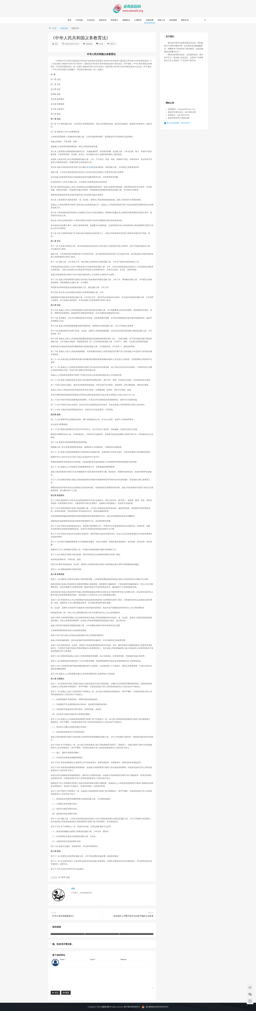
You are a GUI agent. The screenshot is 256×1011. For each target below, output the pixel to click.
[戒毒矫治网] (128, 8)
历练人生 (161, 20)
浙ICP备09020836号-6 (132, 1007)
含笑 (56, 44)
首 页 (54, 28)
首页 (69, 20)
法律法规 (149, 20)
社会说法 (91, 20)
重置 (67, 993)
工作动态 (79, 20)
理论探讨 (114, 20)
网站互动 (185, 20)
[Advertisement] (184, 81)
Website (123, 959)
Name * (62, 959)
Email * (92, 959)
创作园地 (173, 20)
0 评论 (101, 44)
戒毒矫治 (126, 20)
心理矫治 (138, 20)
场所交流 (102, 20)
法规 (90, 167)
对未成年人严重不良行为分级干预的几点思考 (133, 914)
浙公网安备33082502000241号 (157, 1007)
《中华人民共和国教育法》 (63, 914)
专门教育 (61, 877)
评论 (56, 993)
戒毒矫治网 (105, 1007)
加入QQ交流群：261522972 (178, 123)
